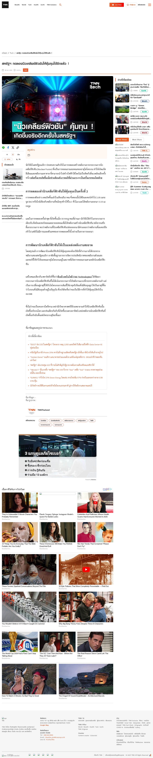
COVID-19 (120, 727)
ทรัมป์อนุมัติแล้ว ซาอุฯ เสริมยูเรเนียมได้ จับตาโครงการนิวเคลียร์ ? (140, 128)
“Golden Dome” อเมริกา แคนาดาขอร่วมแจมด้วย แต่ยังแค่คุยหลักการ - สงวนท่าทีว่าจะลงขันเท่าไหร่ (66, 359)
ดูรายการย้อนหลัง (90, 720)
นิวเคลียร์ (43, 420)
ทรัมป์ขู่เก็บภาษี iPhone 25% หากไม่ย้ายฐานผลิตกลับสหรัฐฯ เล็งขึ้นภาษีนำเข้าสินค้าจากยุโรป (66, 352)
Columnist (93, 735)
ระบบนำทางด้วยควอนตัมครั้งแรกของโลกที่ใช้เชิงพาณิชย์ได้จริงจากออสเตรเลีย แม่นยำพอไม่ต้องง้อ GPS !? (12, 217)
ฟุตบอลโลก (136, 736)
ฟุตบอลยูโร (128, 736)
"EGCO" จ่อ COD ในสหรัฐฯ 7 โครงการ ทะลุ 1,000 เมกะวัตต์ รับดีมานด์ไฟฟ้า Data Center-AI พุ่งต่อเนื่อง (66, 346)
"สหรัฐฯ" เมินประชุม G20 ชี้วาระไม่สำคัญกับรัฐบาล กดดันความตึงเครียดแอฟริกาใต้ (62, 365)
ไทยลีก (142, 736)
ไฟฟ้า (91, 420)
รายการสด (81, 720)
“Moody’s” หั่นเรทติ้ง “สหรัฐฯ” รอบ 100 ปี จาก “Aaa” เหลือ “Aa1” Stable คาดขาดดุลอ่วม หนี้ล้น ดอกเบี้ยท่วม (66, 371)
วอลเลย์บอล (120, 736)
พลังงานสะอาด (69, 420)
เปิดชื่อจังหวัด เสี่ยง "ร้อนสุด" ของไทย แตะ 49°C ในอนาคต (140, 166)
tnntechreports (45, 424)
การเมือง (146, 720)
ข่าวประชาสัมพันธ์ (129, 727)
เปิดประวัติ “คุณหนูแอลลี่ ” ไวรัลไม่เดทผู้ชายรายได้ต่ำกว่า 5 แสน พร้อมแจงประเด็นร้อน (140, 177)
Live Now (118, 4)
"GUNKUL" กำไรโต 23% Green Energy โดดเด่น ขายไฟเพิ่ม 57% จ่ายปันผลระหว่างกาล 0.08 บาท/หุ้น (66, 379)
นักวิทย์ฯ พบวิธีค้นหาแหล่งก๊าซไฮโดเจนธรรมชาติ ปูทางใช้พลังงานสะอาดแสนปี (61, 385)
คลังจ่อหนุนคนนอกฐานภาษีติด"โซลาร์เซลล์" (140, 96)
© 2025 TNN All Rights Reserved (137, 755)
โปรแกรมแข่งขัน (128, 734)
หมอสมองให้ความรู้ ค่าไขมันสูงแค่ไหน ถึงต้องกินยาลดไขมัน (140, 156)
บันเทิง (143, 723)
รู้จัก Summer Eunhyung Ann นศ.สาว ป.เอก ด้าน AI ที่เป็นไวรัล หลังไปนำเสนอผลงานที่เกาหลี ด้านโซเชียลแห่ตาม (140, 187)
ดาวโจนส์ (145, 725)
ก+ (19, 154)
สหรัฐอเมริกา (82, 420)
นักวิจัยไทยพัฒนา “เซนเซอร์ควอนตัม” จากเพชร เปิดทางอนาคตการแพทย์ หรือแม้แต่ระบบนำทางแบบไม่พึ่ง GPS (12, 196)
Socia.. (144, 182)
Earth (143, 90)
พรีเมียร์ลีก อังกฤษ (140, 734)
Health (92, 727)
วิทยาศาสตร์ (120, 723)
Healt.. (144, 161)
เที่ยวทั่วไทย (130, 742)
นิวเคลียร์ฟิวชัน (55, 420)
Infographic (138, 725)
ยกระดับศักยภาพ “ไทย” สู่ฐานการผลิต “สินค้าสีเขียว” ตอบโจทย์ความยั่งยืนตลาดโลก (140, 85)
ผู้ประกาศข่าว (100, 720)
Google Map (44, 725)
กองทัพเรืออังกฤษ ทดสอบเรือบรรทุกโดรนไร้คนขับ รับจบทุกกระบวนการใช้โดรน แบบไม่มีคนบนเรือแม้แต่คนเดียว (13, 183)
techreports (58, 424)
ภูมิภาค (148, 723)
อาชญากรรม (136, 723)
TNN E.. (145, 150)
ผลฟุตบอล (120, 734)
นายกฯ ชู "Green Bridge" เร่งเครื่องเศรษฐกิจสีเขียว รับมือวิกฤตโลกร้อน (140, 107)
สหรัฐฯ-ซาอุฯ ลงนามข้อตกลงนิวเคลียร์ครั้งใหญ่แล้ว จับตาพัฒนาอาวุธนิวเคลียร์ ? (140, 117)
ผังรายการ (109, 720)
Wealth (86, 727)
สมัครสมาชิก (141, 4)
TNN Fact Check (127, 725)
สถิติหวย (119, 744)
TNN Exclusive (133, 720)
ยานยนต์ (119, 725)
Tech (12, 52)
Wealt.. (145, 101)
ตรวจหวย (147, 742)
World (144, 122)
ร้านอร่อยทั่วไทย (121, 742)
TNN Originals (83, 729)
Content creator (83, 735)
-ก (7, 154)
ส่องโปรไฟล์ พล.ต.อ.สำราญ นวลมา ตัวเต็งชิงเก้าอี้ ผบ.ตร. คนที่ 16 (140, 145)
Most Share (137, 139)
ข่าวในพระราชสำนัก (122, 720)
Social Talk (128, 723)
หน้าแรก (4, 52)
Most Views (122, 139)
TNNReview (139, 742)
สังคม (141, 720)
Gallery (137, 727)
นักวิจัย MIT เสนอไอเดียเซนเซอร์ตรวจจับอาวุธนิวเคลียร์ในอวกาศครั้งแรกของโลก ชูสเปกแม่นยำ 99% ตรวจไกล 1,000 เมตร (12, 207)
